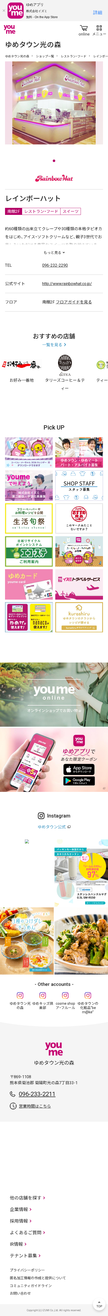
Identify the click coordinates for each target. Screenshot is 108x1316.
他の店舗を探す (25, 1198)
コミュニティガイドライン (31, 1286)
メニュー (99, 29)
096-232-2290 (55, 265)
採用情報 (19, 1221)
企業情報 (19, 1209)
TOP (99, 1304)
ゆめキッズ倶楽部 (42, 1005)
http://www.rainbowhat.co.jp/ (67, 283)
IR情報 (16, 1244)
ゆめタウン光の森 (17, 56)
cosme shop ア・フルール (65, 1005)
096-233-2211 (37, 1094)
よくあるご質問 (25, 1232)
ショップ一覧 (45, 56)
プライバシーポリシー (27, 1270)
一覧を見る (52, 344)
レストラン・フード (73, 56)
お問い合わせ (20, 1293)
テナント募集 (23, 1255)
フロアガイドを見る (74, 302)
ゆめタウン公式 (52, 827)
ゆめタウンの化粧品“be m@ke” (87, 1007)
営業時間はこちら (35, 1106)
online (84, 29)
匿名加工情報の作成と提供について (38, 1278)
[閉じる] (3, 10)
